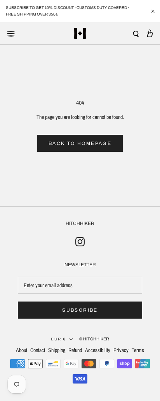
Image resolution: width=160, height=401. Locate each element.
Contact (37, 350)
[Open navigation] (11, 33)
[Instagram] (80, 241)
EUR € (58, 339)
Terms (138, 350)
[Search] (135, 33)
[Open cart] (149, 33)
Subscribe (80, 310)
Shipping (56, 350)
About (21, 350)
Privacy (121, 350)
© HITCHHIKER (94, 338)
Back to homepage (80, 143)
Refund (75, 350)
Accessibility (97, 350)
